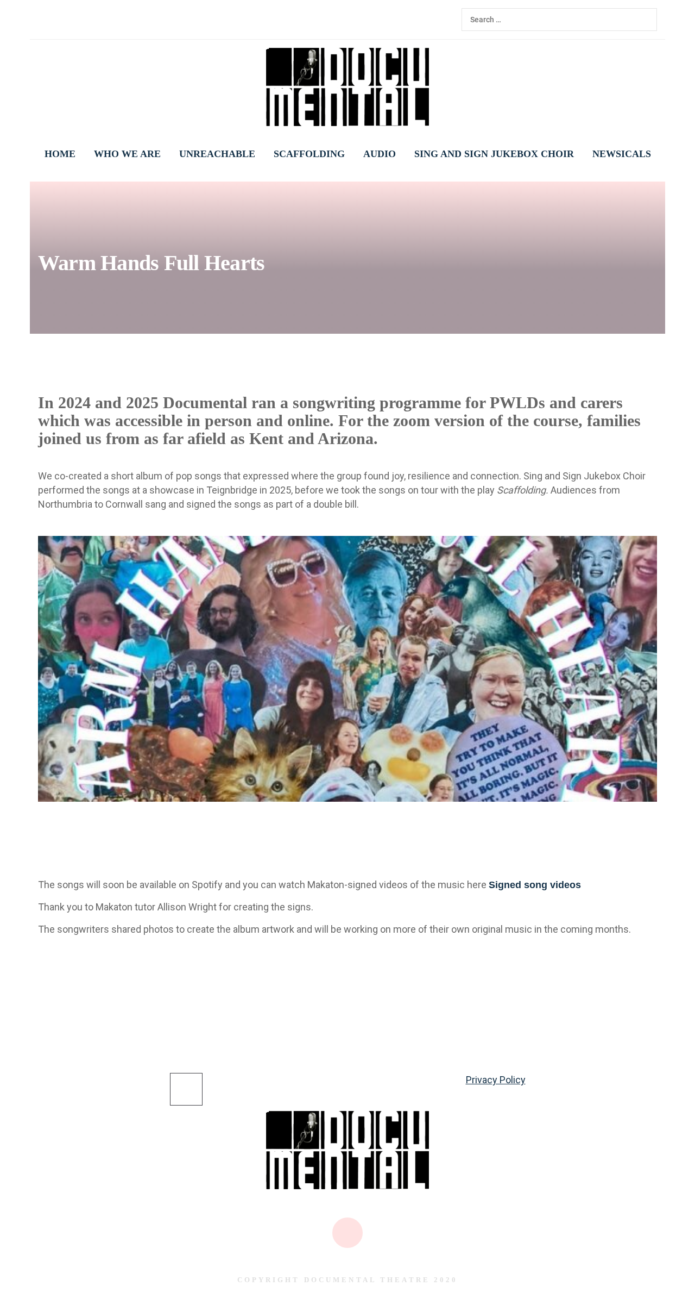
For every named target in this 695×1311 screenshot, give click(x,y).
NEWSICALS (621, 153)
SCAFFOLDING (309, 153)
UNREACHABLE (217, 153)
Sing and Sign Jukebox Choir (494, 153)
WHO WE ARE (127, 153)
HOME (60, 153)
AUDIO (379, 153)
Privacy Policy (496, 1079)
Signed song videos (535, 884)
